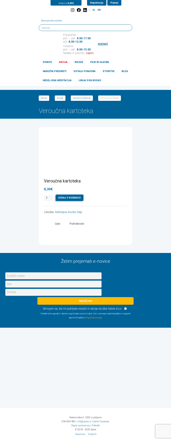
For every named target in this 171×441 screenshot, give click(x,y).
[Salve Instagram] (72, 10)
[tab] (57, 223)
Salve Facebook (101, 421)
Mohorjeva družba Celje (68, 212)
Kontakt (103, 44)
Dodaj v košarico (69, 197)
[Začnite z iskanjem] (127, 27)
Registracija (96, 3)
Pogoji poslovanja (80, 425)
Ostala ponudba (84, 71)
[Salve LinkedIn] (85, 10)
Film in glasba (99, 62)
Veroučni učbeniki (82, 98)
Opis (57, 223)
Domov (47, 62)
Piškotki (96, 425)
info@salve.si (84, 421)
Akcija (63, 62)
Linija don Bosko (90, 80)
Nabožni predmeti (54, 71)
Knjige (79, 62)
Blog (125, 71)
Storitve (108, 71)
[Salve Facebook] (79, 10)
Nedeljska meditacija (57, 80)
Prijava (114, 3)
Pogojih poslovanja (94, 318)
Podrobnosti (76, 223)
